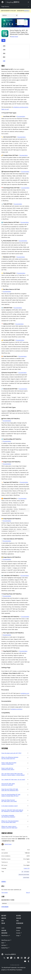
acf (22, 871)
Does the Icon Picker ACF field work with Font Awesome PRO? (9, 789)
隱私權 (3, 923)
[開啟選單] (28, 2)
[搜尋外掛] (16, 15)
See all (28, 892)
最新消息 (3, 918)
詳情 (4, 46)
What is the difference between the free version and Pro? (9, 758)
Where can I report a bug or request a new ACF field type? (9, 827)
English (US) (27, 868)
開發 (4, 57)
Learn (2, 928)
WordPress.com (6, 940)
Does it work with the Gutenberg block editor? (7, 768)
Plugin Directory (5, 6)
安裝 (4, 53)
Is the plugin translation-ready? (9, 806)
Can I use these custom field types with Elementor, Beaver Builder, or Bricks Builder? (13, 774)
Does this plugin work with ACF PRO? (11, 753)
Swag (18, 935)
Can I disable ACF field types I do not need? (13, 779)
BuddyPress (5, 948)
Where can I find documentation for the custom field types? (10, 821)
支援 (4, 61)
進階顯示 (3, 881)
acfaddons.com (25, 693)
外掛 (17, 920)
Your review (4, 892)
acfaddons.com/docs (16, 709)
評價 (4, 49)
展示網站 (18, 915)
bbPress (4, 945)
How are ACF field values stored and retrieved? (8, 784)
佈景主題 (18, 918)
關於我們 (3, 915)
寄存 (2, 920)
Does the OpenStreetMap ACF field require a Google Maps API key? (10, 795)
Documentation (21, 116)
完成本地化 (26, 10)
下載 (3, 40)
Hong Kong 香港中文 (10, 954)
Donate (19, 933)
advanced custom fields (24, 874)
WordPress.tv (5, 935)
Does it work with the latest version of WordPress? (8, 763)
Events (18, 930)
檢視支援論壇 (4, 906)
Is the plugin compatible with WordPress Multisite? (8, 816)
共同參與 (18, 928)
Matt (3, 943)
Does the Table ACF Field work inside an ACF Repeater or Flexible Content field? (12, 810)
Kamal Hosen (14, 36)
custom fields (26, 877)
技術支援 (3, 930)
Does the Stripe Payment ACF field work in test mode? (9, 800)
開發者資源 (4, 933)
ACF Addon (26, 871)
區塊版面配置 (19, 923)
